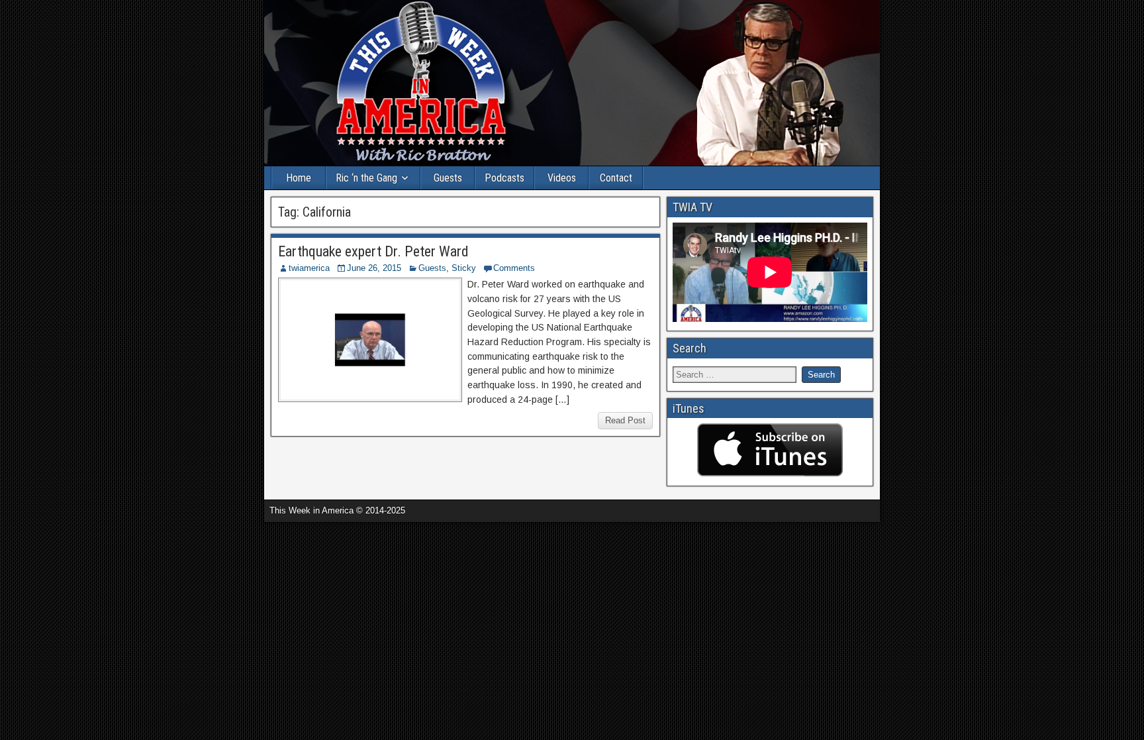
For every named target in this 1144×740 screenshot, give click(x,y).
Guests (448, 178)
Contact (616, 178)
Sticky (464, 268)
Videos (562, 178)
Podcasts (504, 178)
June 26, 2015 (374, 268)
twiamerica (309, 268)
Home (298, 178)
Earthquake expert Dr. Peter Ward (373, 251)
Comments (514, 268)
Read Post (625, 420)
